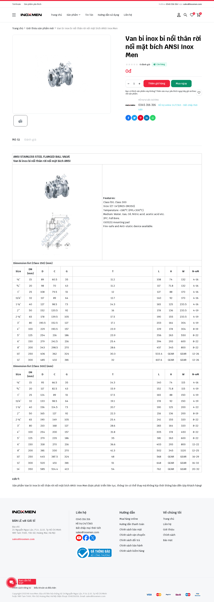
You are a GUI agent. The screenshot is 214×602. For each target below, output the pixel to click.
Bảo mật (167, 540)
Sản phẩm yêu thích (32, 4)
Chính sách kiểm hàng (132, 550)
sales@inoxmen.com (192, 4)
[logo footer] (37, 512)
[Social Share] (128, 118)
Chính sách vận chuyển (132, 534)
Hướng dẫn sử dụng (108, 14)
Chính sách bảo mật (131, 529)
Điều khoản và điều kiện (45, 587)
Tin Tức (89, 14)
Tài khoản (16, 4)
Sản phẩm (72, 14)
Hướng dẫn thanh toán (132, 524)
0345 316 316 (172, 4)
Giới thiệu (168, 529)
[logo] (31, 15)
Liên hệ (128, 14)
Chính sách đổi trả (130, 540)
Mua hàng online (129, 518)
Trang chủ (56, 14)
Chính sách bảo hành (131, 545)
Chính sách (169, 534)
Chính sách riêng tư (21, 587)
